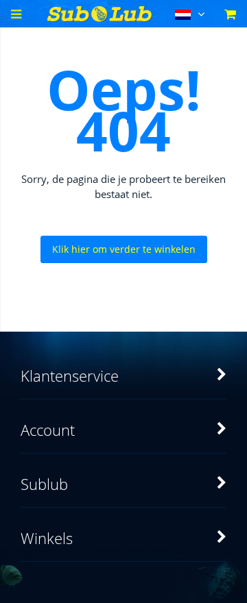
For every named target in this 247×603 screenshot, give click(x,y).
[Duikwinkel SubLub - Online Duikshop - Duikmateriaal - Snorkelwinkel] (99, 18)
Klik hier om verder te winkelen (124, 249)
